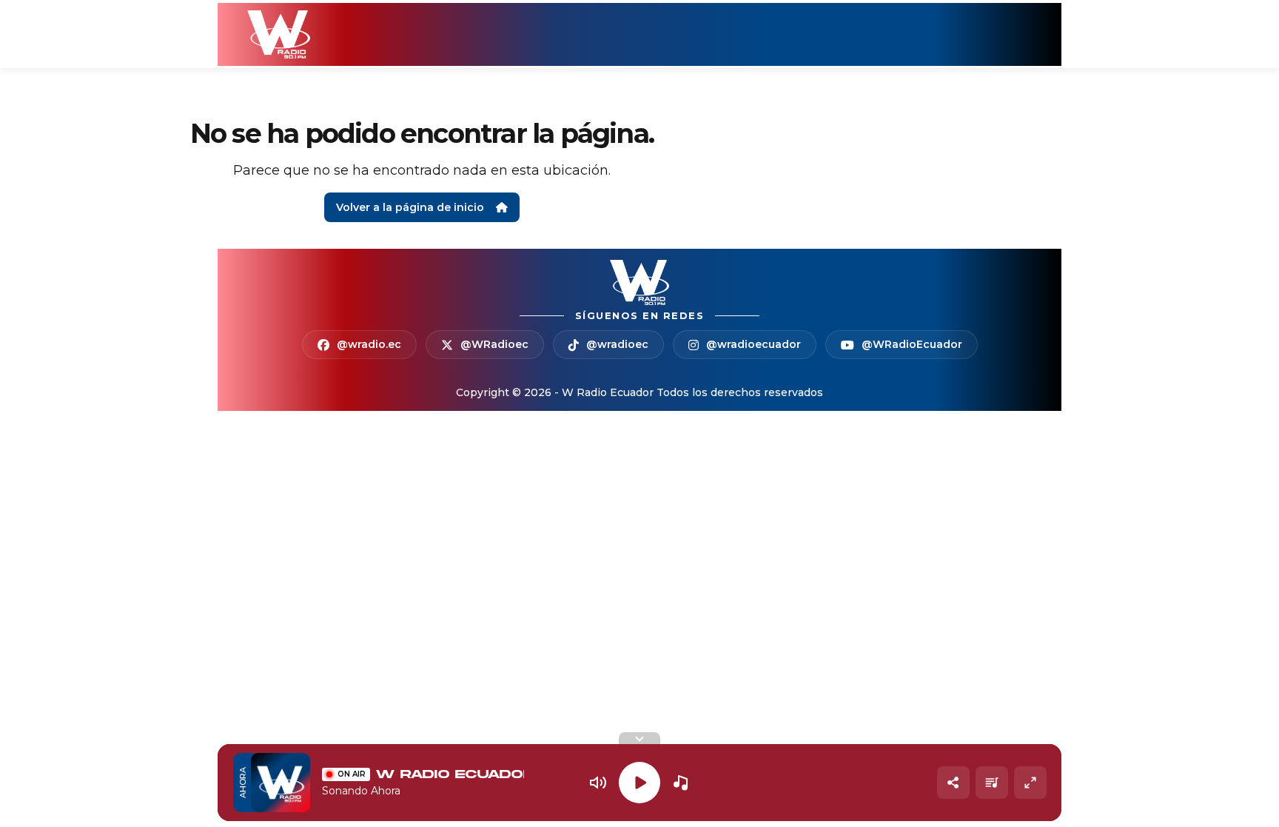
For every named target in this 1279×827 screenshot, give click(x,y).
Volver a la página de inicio (410, 207)
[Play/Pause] (639, 782)
